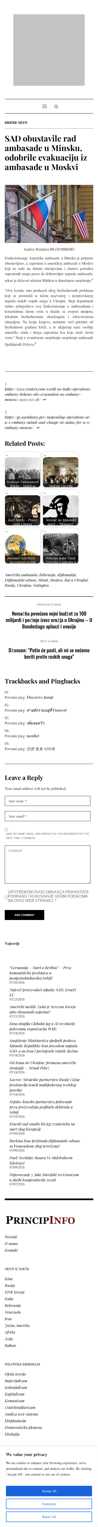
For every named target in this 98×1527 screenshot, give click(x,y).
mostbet (33, 674)
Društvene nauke (18, 1421)
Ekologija (12, 1372)
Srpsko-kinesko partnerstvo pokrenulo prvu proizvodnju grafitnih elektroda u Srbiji (41, 1045)
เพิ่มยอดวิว (35, 661)
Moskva (56, 518)
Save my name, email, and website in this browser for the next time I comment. (47, 774)
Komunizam (14, 1339)
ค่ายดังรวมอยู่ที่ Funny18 (47, 648)
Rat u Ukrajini (76, 518)
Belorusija (47, 513)
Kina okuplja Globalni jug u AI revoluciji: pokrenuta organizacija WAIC (42, 965)
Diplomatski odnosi (20, 518)
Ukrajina (24, 523)
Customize (49, 1504)
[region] (49, 1486)
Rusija (10, 523)
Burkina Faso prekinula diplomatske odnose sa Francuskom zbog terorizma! (45, 1082)
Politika (11, 1407)
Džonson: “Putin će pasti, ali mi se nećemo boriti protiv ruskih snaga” (49, 592)
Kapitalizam (14, 1332)
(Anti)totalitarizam (20, 1345)
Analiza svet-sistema (21, 1352)
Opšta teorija (15, 1312)
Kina (9, 1217)
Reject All (49, 1516)
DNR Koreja (14, 1230)
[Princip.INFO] (49, 19)
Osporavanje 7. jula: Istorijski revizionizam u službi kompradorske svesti (44, 1116)
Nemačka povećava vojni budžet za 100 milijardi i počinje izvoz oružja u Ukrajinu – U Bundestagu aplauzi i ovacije (49, 558)
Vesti (8, 1401)
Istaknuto (12, 1427)
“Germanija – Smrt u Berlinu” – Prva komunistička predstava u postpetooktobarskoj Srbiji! (40, 911)
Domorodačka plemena (23, 1365)
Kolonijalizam (16, 1325)
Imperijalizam (16, 1319)
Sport (9, 1441)
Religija (11, 1434)
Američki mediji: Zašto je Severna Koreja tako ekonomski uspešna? (43, 948)
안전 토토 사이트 (41, 687)
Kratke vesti (16, 61)
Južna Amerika (17, 1263)
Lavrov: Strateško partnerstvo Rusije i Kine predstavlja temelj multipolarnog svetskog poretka (45, 1023)
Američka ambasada (21, 513)
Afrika (10, 1270)
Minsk (43, 518)
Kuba (9, 1237)
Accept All (49, 1491)
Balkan (10, 1283)
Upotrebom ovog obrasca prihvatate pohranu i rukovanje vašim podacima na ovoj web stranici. (48, 835)
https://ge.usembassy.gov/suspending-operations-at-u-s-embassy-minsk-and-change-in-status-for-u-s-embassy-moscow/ (48, 361)
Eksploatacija (15, 1359)
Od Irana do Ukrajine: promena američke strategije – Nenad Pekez (43, 1004)
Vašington (41, 523)
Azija (9, 1277)
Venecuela (13, 1250)
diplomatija (66, 513)
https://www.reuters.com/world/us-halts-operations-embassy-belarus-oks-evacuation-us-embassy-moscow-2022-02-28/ (48, 333)
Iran (8, 1257)
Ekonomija (13, 1414)
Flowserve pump (40, 635)
